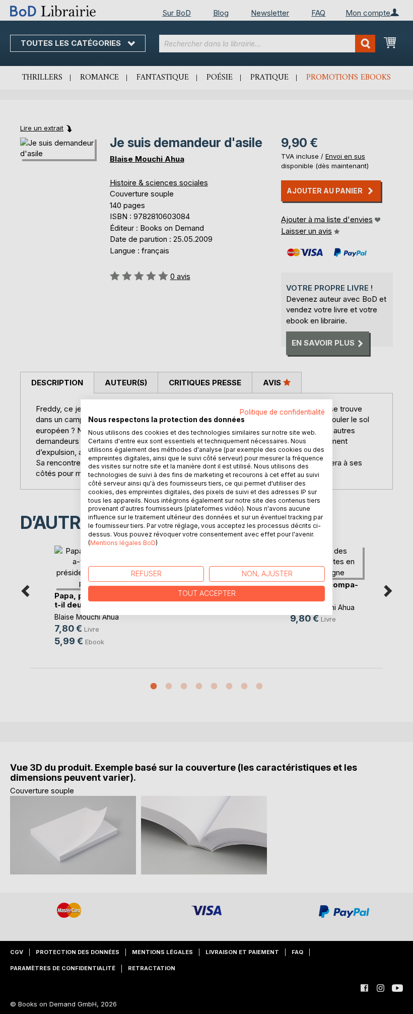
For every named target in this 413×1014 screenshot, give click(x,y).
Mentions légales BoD (123, 542)
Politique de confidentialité (282, 412)
